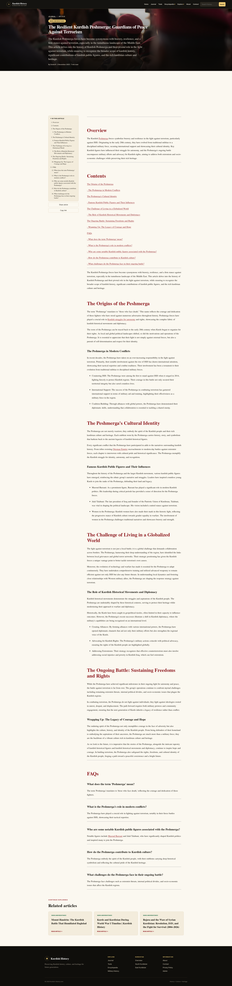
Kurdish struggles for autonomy (121, 319)
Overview (56, 122)
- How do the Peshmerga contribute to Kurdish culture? (111, 257)
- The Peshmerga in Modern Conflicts (103, 190)
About (188, 4)
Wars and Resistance (57, 21)
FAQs (54, 167)
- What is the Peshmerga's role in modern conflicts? (109, 245)
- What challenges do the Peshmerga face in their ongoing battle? (115, 263)
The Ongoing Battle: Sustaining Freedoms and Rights (63, 157)
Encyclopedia (169, 4)
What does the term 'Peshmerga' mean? (64, 171)
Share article (63, 205)
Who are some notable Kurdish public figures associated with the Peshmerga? (65, 183)
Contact (196, 4)
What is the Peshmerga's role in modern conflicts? (64, 176)
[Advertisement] (116, 89)
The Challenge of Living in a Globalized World (62, 147)
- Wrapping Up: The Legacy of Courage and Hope (109, 226)
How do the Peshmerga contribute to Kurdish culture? (65, 189)
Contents (56, 125)
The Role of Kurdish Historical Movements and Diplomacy (64, 152)
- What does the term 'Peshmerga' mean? (105, 239)
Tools (160, 4)
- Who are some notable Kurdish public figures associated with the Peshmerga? (122, 251)
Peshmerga (103, 138)
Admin (165, 971)
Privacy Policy (168, 967)
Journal (153, 4)
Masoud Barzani (115, 835)
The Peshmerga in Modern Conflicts (62, 133)
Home (146, 4)
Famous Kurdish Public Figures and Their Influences (64, 141)
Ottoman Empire (120, 449)
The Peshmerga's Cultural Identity (64, 137)
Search (222, 4)
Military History (113, 971)
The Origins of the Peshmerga (62, 129)
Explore (180, 4)
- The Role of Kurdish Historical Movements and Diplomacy (113, 214)
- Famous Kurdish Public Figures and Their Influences (111, 202)
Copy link (63, 210)
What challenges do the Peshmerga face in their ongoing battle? (64, 196)
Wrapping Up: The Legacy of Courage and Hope (63, 163)
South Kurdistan (141, 964)
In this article (58, 118)
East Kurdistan (140, 967)
